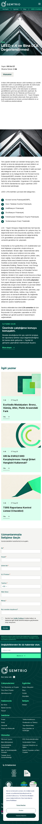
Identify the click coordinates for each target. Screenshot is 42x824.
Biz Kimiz (4, 705)
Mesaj (3, 600)
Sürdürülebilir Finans (29, 742)
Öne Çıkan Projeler (7, 690)
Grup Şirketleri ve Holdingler (28, 729)
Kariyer (3, 711)
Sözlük (24, 693)
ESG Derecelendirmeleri (30, 739)
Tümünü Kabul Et (21, 815)
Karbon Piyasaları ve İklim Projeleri (30, 751)
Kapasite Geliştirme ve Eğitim (30, 746)
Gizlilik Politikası (18, 618)
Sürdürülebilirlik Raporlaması (6, 746)
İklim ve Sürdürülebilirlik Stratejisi (9, 751)
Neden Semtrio (6, 708)
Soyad (3, 557)
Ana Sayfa (5, 9)
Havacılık (4, 725)
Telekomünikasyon (28, 719)
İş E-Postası (5, 574)
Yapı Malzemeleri (28, 725)
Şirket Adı (5, 565)
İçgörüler (15, 9)
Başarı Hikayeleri (27, 687)
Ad (2, 548)
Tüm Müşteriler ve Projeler (10, 687)
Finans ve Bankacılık (8, 728)
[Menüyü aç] (39, 4)
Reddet (21, 810)
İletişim (24, 705)
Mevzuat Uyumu (6, 739)
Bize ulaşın (7, 347)
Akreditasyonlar (6, 693)
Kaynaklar (25, 696)
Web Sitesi (4, 592)
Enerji (3, 722)
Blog (24, 9)
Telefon (4, 583)
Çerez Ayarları (21, 805)
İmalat (3, 719)
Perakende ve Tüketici (30, 722)
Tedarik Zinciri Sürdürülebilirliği (6, 756)
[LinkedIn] (14, 677)
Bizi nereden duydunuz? (9, 609)
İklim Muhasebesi (7, 742)
